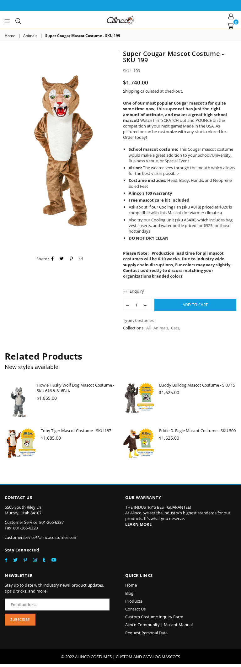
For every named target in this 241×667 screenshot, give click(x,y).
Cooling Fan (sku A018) (180, 207)
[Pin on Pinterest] (71, 259)
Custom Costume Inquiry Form (154, 617)
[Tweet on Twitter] (62, 259)
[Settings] (231, 15)
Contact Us (135, 609)
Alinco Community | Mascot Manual (159, 624)
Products (133, 601)
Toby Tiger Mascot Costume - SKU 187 (76, 430)
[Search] (18, 20)
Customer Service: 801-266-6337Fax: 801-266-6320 (34, 525)
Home (10, 35)
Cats (175, 328)
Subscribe (20, 619)
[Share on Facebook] (53, 259)
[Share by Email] (81, 259)
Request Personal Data (146, 633)
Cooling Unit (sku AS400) (173, 220)
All (148, 328)
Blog (129, 593)
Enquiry (136, 291)
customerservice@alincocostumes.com (41, 537)
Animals (30, 35)
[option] (61, 150)
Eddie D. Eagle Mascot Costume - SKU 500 (197, 430)
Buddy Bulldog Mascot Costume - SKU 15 (197, 385)
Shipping (131, 91)
